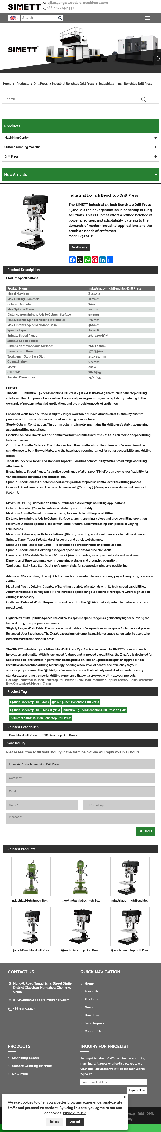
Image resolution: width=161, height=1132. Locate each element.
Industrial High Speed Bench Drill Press (32, 900)
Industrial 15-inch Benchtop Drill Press (125, 83)
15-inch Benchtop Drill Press (29, 702)
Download (92, 1015)
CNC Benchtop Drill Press (59, 735)
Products (23, 83)
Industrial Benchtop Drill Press (73, 83)
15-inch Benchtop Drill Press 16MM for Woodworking (131, 950)
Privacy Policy (74, 1113)
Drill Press (41, 83)
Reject (54, 1121)
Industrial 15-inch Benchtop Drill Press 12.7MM (94, 710)
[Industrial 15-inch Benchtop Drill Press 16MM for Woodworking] (130, 876)
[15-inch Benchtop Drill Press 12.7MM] (80, 925)
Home (7, 83)
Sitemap (128, 1114)
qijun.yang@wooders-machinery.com (78, 3)
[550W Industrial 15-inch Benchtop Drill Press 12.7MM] (80, 876)
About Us (92, 991)
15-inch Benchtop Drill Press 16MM (32, 950)
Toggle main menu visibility (148, 18)
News (89, 1007)
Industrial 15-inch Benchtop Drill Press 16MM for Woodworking (131, 900)
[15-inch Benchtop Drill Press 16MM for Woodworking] (130, 925)
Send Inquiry (79, 247)
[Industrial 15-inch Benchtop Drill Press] (34, 222)
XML (150, 1114)
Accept (75, 1121)
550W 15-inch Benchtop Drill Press (75, 702)
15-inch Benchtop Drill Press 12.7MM (35, 710)
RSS (141, 1114)
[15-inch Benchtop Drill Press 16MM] (31, 925)
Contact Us (93, 1031)
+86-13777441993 (60, 8)
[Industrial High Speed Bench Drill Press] (31, 876)
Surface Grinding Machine (22, 147)
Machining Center (16, 137)
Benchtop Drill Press (23, 735)
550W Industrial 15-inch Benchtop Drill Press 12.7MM (81, 900)
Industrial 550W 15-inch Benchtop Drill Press (40, 718)
